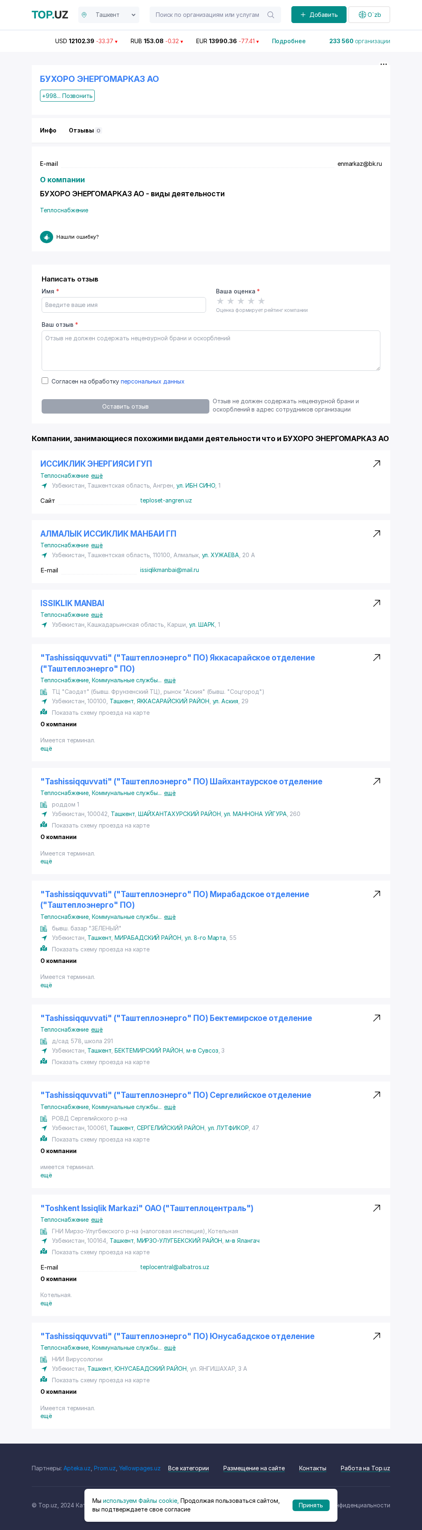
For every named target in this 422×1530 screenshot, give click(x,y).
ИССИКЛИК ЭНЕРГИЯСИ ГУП (96, 464)
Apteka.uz (77, 1468)
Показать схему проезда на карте (100, 712)
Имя (50, 291)
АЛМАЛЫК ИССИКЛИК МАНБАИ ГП (108, 534)
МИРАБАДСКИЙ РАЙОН (148, 937)
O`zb (374, 14)
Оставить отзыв (125, 406)
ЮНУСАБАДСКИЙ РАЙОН (151, 1368)
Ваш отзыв (60, 324)
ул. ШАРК (202, 624)
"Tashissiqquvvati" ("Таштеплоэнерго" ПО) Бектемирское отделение (176, 1018)
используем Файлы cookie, (141, 1500)
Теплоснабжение (64, 210)
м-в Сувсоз (202, 1050)
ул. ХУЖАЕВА (220, 554)
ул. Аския (226, 701)
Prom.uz (105, 1468)
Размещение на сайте (254, 1468)
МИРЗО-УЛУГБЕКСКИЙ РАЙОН (180, 1240)
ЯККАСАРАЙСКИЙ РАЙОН (173, 701)
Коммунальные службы (127, 680)
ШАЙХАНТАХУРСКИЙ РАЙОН (179, 813)
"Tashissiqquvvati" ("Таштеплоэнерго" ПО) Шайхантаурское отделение (181, 781)
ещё (97, 475)
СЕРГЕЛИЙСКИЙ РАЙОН (170, 1127)
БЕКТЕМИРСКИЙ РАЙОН (149, 1050)
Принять (311, 1505)
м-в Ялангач (242, 1240)
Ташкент (122, 701)
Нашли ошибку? (77, 236)
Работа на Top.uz (365, 1468)
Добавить (323, 14)
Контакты (312, 1468)
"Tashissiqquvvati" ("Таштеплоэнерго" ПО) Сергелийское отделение (175, 1095)
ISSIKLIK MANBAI (72, 603)
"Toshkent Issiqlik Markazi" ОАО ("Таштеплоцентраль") (146, 1208)
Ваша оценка (238, 291)
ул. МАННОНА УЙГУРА (255, 813)
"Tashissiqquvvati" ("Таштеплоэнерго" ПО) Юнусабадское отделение (177, 1336)
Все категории (188, 1468)
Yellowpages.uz (140, 1468)
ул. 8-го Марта (205, 937)
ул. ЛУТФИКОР (228, 1127)
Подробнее (289, 40)
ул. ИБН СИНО (195, 485)
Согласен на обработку (118, 381)
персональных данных (153, 381)
